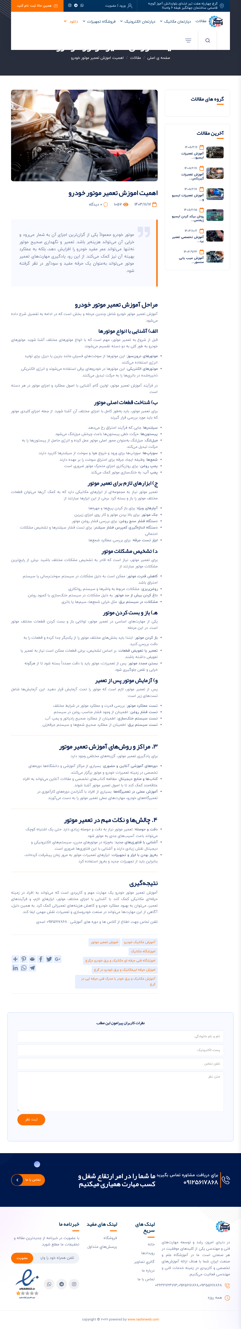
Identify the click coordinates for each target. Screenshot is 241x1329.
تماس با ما (33, 1180)
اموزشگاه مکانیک (143, 951)
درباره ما (148, 1270)
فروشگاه (110, 1238)
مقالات (201, 21)
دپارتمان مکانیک (177, 21)
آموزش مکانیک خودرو (139, 942)
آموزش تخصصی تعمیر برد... (188, 239)
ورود (122, 6)
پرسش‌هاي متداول (102, 1246)
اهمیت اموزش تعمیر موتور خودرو (97, 58)
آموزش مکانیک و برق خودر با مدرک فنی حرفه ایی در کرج (118, 982)
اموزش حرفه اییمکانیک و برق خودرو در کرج (124, 970)
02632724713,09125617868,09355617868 (188, 1285)
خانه (151, 1244)
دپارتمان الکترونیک (140, 21)
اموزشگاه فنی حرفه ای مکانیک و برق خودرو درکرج (120, 960)
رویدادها (148, 1253)
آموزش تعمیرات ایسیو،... (192, 155)
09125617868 (200, 1183)
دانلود (73, 21)
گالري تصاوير (144, 1261)
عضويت (110, 6)
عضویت (22, 1258)
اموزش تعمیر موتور (104, 942)
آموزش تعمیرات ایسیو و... (188, 197)
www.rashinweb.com (143, 1319)
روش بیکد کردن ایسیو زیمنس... (188, 218)
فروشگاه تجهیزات (101, 21)
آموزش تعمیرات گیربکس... (192, 176)
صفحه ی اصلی (158, 58)
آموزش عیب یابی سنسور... (191, 260)
